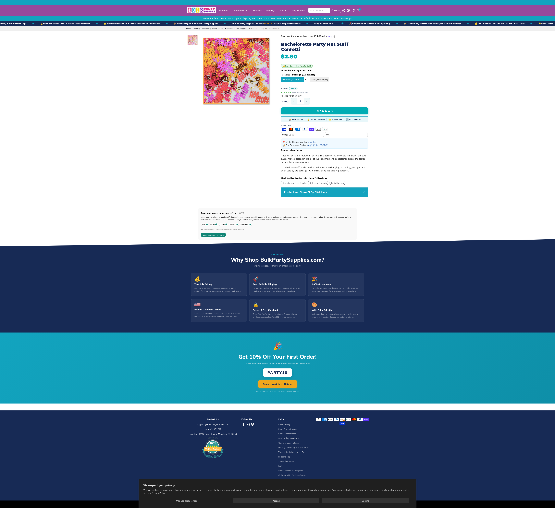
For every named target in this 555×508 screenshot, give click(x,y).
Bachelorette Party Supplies (236, 28)
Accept (276, 500)
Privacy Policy (158, 492)
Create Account (276, 18)
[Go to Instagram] (248, 424)
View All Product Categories (290, 470)
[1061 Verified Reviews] (213, 458)
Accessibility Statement (288, 438)
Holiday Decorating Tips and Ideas (293, 447)
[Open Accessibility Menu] (348, 10)
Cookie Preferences (287, 433)
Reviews (214, 18)
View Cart (262, 18)
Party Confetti (337, 182)
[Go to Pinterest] (252, 424)
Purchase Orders (324, 18)
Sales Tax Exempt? (343, 18)
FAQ (280, 465)
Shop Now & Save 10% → (277, 383)
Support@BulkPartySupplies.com (213, 424)
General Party (240, 10)
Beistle (293, 88)
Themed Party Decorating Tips (291, 452)
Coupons (236, 18)
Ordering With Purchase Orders (292, 475)
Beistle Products (319, 182)
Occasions (256, 10)
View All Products (286, 461)
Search (337, 10)
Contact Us (225, 18)
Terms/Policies (306, 18)
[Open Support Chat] (353, 10)
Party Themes (298, 10)
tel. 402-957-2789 (213, 429)
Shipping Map (249, 18)
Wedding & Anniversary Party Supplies (208, 28)
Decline (365, 500)
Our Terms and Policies (288, 442)
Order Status (291, 18)
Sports (283, 10)
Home (206, 18)
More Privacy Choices (287, 428)
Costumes (223, 10)
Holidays (270, 10)
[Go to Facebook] (243, 424)
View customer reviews (213, 234)
